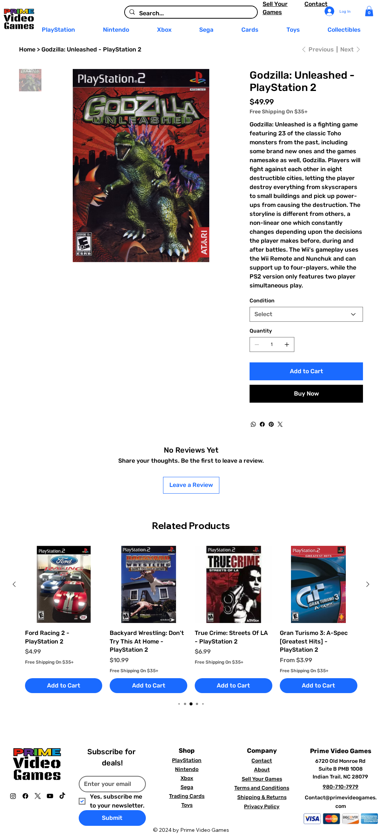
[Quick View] (64, 584)
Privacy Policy (261, 806)
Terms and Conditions (261, 788)
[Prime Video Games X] (37, 796)
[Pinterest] (271, 424)
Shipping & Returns (261, 797)
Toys (186, 805)
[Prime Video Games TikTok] (62, 796)
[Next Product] (367, 584)
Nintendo (186, 769)
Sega (187, 787)
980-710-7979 (340, 787)
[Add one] (286, 344)
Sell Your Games (262, 779)
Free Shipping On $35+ (49, 662)
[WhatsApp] (253, 424)
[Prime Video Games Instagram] (13, 796)
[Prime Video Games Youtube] (50, 796)
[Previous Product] (14, 584)
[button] (369, 11)
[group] (191, 619)
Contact (316, 3)
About (262, 770)
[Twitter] (280, 424)
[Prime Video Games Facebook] (25, 796)
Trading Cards (186, 796)
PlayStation (186, 760)
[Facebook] (262, 424)
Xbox (187, 778)
